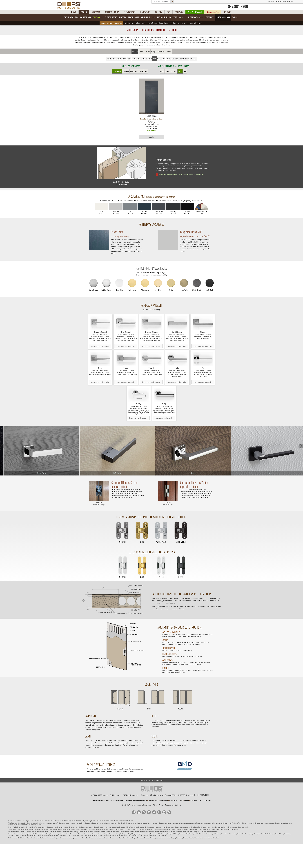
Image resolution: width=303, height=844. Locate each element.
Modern (122, 17)
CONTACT (227, 12)
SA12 (119, 59)
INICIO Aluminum (164, 17)
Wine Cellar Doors (127, 821)
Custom (111, 17)
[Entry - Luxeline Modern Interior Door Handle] (138, 395)
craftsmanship (268, 823)
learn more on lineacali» (100, 346)
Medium (168, 71)
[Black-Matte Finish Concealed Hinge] (180, 530)
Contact (290, 1)
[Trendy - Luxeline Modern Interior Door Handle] (151, 359)
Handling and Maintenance (136, 800)
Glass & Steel (158, 22)
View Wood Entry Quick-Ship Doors (151, 780)
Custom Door (210, 827)
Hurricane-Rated (195, 17)
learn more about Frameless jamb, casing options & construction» (181, 174)
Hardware (161, 52)
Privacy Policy (158, 805)
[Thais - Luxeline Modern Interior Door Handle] (125, 359)
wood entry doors (119, 829)
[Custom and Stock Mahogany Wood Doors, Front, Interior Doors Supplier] (70, 5)
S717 (150, 59)
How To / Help (281, 1)
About (169, 52)
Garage (235, 17)
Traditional (178, 22)
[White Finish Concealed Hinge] (161, 565)
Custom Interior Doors (111, 821)
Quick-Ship (98, 17)
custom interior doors (118, 827)
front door (14, 829)
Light (162, 71)
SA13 (124, 59)
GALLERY (158, 12)
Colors (147, 52)
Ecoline (135, 22)
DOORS (84, 12)
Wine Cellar (196, 22)
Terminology (153, 800)
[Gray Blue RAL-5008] (144, 206)
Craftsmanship (98, 800)
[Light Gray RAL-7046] (130, 206)
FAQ (168, 12)
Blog (181, 800)
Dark (175, 71)
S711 (134, 59)
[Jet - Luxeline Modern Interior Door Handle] (202, 359)
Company (173, 800)
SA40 (129, 59)
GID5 (182, 59)
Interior (223, 17)
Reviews (271, 1)
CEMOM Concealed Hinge (99, 504)
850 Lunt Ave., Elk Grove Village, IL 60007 (169, 795)
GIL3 (172, 59)
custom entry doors (102, 827)
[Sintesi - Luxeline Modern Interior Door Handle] (202, 323)
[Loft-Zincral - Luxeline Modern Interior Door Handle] (177, 323)
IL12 (163, 59)
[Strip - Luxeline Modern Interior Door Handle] (164, 395)
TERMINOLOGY (130, 12)
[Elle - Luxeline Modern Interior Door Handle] (177, 359)
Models (135, 52)
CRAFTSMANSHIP (112, 12)
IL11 (158, 59)
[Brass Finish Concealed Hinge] (141, 530)
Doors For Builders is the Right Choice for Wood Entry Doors (56, 821)
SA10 (109, 59)
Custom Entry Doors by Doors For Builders (89, 821)
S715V (144, 59)
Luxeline (111, 22)
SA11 (114, 59)
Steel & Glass (179, 17)
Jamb (141, 52)
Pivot (133, 17)
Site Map (207, 800)
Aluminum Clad (148, 17)
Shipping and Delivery (173, 805)
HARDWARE (145, 12)
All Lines (193, 59)
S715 (139, 59)
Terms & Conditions (143, 805)
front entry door (16, 823)
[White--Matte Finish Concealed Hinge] (161, 530)
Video (186, 800)
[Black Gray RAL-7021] (173, 206)
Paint (180, 71)
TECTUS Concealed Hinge (167, 504)
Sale (213, 12)
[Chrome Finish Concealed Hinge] (122, 530)
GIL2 (168, 59)
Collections (77, 17)
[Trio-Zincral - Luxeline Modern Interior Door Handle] (125, 323)
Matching (133, 71)
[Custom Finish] (201, 206)
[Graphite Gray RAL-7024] (158, 206)
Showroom (145, 795)
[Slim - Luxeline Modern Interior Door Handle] (100, 359)
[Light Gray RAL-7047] (116, 206)
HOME (73, 12)
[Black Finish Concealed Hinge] (180, 565)
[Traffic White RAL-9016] (101, 206)
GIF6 (187, 59)
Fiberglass (209, 17)
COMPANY (179, 12)
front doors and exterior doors (63, 827)
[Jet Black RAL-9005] (187, 206)
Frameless (117, 71)
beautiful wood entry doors (44, 827)
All (146, 71)
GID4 (177, 59)
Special (195, 12)
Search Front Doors (163, 1)
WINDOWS (96, 12)
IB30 (154, 59)
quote (151, 137)
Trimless (126, 71)
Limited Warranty (128, 805)
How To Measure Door (114, 800)
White (141, 71)
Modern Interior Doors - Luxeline (152, 30)
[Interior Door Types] (151, 711)
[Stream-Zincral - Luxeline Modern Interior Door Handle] (100, 323)
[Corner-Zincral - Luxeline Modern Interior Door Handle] (151, 323)
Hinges (153, 52)
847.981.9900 (238, 6)
